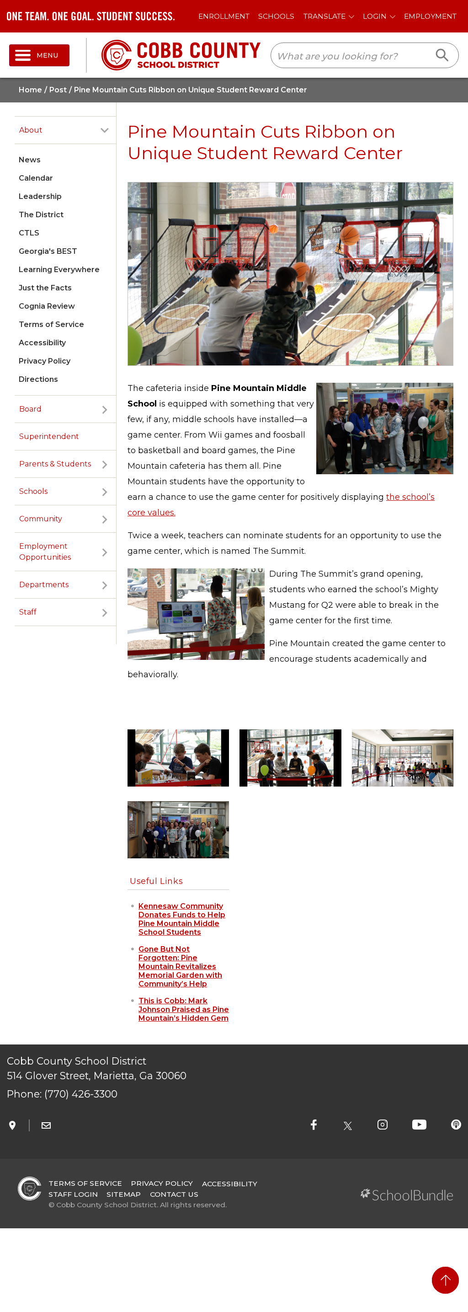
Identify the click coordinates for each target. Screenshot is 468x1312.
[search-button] (442, 55)
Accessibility (42, 342)
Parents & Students (55, 464)
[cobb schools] (181, 54)
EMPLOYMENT (430, 16)
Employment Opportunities (45, 552)
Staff (28, 612)
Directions (38, 379)
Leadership (40, 196)
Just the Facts (45, 288)
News (30, 159)
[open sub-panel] (105, 130)
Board (30, 409)
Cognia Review (47, 306)
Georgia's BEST (48, 251)
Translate (324, 16)
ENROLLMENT (224, 16)
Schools (33, 491)
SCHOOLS (276, 16)
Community (40, 518)
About (31, 130)
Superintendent (49, 436)
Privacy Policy (44, 361)
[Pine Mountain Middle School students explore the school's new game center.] (178, 757)
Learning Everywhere (59, 269)
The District (41, 214)
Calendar (36, 178)
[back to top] (445, 1280)
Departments (44, 584)
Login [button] (375, 16)
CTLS (29, 233)
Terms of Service (51, 324)
